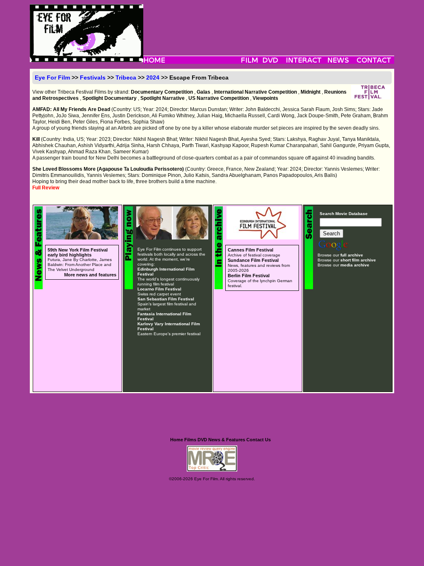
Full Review (45, 188)
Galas (203, 92)
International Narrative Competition (255, 92)
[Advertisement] (269, 22)
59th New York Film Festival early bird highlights (78, 252)
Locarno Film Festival (159, 289)
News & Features (226, 439)
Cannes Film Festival (250, 249)
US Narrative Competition (218, 98)
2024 (152, 77)
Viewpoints (265, 98)
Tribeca (126, 77)
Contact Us (258, 439)
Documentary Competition (162, 92)
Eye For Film (52, 77)
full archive (351, 255)
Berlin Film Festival (249, 275)
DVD (202, 439)
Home (176, 439)
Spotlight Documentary (109, 98)
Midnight (310, 92)
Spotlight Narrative (162, 98)
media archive (354, 265)
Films (190, 439)
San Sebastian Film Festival (165, 299)
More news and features (90, 274)
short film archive (358, 260)
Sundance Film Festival (253, 260)
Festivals (93, 77)
